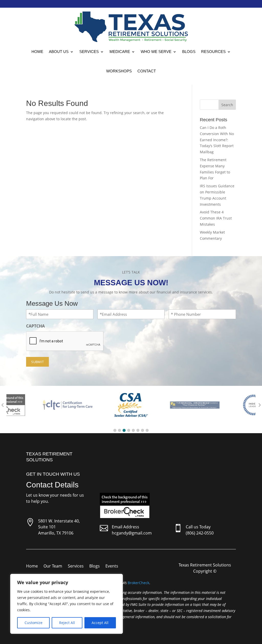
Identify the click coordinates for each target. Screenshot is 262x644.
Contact (146, 71)
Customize (33, 622)
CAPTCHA (35, 326)
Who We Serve (156, 51)
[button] (114, 430)
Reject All (67, 622)
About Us (59, 51)
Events (111, 566)
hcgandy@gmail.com (132, 533)
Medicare (120, 51)
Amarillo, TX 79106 (55, 533)
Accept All (100, 622)
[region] (66, 604)
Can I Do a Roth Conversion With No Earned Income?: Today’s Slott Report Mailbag (217, 139)
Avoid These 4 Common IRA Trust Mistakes (216, 218)
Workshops (119, 71)
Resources (213, 51)
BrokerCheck (138, 582)
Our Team (52, 566)
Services (89, 51)
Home (37, 51)
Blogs (188, 51)
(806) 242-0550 (200, 533)
